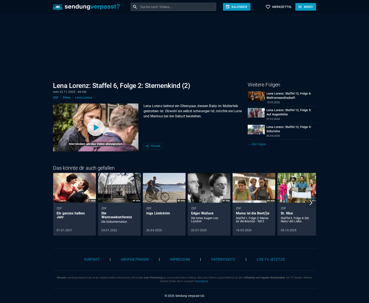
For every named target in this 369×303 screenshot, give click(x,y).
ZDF (55, 97)
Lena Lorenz (83, 97)
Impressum (180, 259)
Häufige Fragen (135, 259)
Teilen (152, 146)
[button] (311, 203)
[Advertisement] (181, 48)
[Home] (87, 7)
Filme (67, 97)
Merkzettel (278, 6)
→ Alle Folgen (257, 144)
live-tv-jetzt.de (271, 259)
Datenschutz (223, 259)
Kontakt (92, 259)
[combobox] (177, 7)
